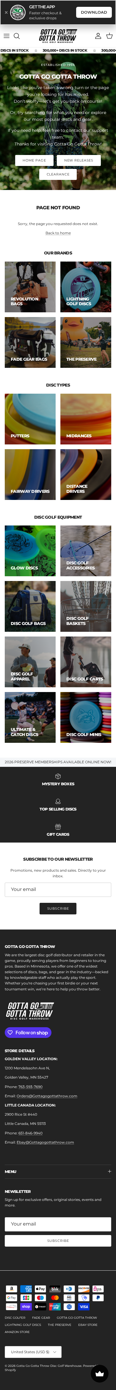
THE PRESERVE (59, 1325)
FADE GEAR (41, 1318)
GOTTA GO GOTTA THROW (77, 1318)
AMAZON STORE (17, 1332)
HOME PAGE (34, 160)
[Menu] (6, 35)
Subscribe (58, 908)
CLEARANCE (58, 174)
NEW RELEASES (79, 160)
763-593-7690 (30, 1087)
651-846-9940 (30, 1133)
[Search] (19, 35)
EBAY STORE (88, 1325)
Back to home (58, 233)
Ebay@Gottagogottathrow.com (45, 1142)
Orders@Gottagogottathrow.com (47, 1096)
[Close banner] (6, 12)
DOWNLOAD (94, 12)
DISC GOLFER (15, 1318)
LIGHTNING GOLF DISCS (23, 1325)
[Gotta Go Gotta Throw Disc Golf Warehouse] (58, 36)
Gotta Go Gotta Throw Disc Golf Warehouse (48, 1366)
